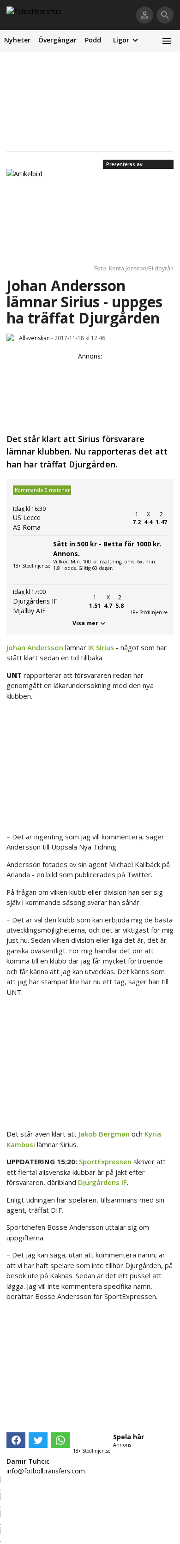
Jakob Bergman (104, 1133)
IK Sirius (101, 647)
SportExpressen (105, 1161)
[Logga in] (144, 15)
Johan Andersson (34, 647)
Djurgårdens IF (102, 1182)
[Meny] (166, 41)
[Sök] (165, 15)
